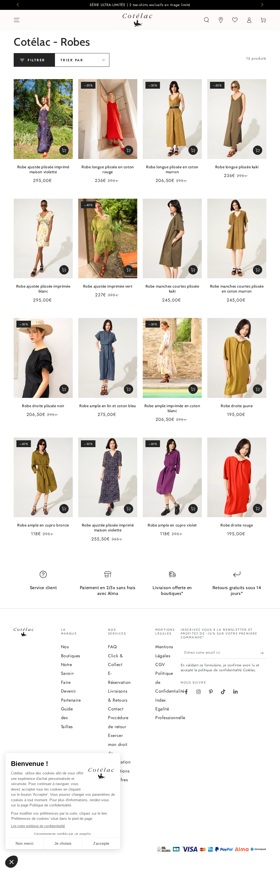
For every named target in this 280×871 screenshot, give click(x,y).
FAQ (112, 647)
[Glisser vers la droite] (261, 5)
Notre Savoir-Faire (67, 673)
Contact (115, 709)
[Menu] (17, 20)
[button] (206, 20)
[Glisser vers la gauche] (18, 5)
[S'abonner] (263, 653)
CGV (160, 664)
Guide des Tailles (67, 718)
